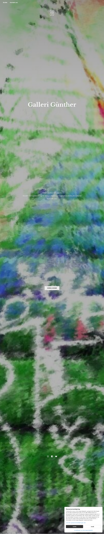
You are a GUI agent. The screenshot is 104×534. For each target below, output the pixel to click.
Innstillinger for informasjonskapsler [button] (83, 530)
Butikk (5, 2)
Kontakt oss (14, 2)
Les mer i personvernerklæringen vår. (76, 522)
